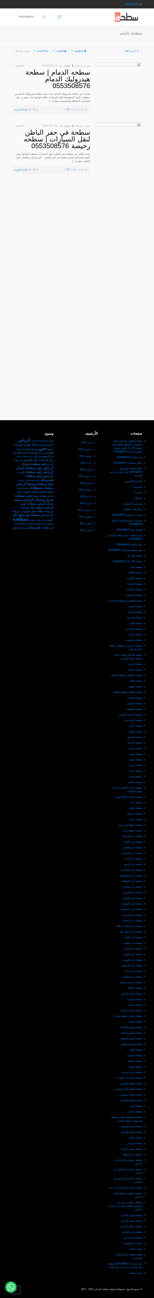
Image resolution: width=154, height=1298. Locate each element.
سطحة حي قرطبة (133, 976)
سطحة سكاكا (135, 987)
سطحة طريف (135, 1021)
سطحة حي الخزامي (132, 853)
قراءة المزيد (21, 109)
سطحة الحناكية (134, 589)
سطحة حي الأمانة (133, 841)
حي (42, 448)
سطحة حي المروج (132, 914)
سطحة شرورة (135, 999)
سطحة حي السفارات (131, 869)
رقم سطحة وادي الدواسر (28, 480)
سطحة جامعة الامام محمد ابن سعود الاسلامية (127, 789)
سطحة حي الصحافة (132, 881)
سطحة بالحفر (30, 491)
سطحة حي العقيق (132, 898)
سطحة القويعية (134, 709)
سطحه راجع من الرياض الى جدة (125, 1187)
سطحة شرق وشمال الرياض (34, 498)
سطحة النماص (134, 742)
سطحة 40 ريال (134, 555)
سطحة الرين (135, 664)
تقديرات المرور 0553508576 (127, 514)
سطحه (20, 519)
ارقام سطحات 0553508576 (128, 462)
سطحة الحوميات (133, 595)
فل (15, 523)
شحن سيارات (33, 523)
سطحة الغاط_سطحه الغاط (128, 692)
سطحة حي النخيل (133, 943)
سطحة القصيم (134, 703)
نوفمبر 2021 (85, 456)
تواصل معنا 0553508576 (129, 529)
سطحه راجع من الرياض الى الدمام (127, 1171)
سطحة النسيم (135, 737)
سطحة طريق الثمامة (131, 1027)
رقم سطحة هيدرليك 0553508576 (125, 550)
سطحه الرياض (134, 1143)
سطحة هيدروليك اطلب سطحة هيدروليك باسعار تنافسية (126, 1119)
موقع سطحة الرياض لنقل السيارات (129, 1256)
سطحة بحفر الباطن (36, 496)
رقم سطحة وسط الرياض (35, 484)
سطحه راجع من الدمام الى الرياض (128, 1162)
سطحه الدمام (48, 523)
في (52, 527)
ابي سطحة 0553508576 (129, 457)
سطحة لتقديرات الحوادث (129, 1077)
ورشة (23, 527)
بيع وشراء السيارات (132, 503)
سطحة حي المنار (133, 937)
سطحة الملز (135, 725)
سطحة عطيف (135, 1061)
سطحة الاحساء (23, 488)
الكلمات (60, 50)
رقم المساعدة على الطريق (39, 460)
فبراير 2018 (86, 503)
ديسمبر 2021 (85, 449)
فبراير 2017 (86, 530)
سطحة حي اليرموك (132, 965)
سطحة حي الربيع (133, 864)
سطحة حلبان (135, 819)
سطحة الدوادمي (133, 628)
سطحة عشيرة (134, 1055)
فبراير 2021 (86, 469)
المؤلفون (78, 50)
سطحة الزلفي (135, 669)
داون (36, 456)
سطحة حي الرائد (133, 858)
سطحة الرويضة (134, 640)
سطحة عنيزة (135, 1066)
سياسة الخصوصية (133, 1243)
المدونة (138, 492)
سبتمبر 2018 (85, 489)
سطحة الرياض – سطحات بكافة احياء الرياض (126, 647)
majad (67, 65)
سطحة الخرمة (135, 612)
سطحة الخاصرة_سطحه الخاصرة (125, 600)
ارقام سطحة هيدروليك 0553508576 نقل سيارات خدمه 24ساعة (126, 472)
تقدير (26, 444)
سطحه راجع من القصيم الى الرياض (127, 1195)
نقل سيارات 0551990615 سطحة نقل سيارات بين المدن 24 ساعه (125, 1265)
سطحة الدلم (135, 623)
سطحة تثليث (135, 759)
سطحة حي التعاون (132, 847)
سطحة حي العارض (132, 886)
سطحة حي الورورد (132, 959)
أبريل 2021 (86, 462)
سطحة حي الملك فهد (131, 931)
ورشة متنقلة (136, 1272)
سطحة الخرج (135, 606)
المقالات (138, 498)
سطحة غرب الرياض (132, 1072)
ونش (16, 527)
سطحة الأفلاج (135, 572)
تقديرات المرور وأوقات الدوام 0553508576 (127, 522)
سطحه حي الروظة (132, 1154)
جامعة (50, 449)
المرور (41, 444)
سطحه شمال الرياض (131, 1226)
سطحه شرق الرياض (131, 1215)
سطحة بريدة (135, 748)
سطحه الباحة (135, 1137)
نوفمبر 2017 (85, 516)
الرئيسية (138, 486)
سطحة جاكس (135, 782)
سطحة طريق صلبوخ (131, 1044)
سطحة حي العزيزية (132, 892)
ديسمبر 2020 (85, 476)
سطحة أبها (136, 567)
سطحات (48, 488)
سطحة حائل (136, 808)
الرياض (24, 440)
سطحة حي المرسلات (131, 909)
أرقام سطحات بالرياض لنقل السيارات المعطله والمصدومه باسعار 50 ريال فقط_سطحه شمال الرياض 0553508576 (127, 446)
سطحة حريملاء (134, 813)
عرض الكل (130, 50)
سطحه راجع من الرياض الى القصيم (127, 1180)
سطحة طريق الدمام (131, 1032)
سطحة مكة (136, 1105)
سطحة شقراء (135, 1004)
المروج (50, 444)
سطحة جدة (136, 802)
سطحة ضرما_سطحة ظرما (128, 1016)
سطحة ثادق (136, 770)
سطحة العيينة (135, 686)
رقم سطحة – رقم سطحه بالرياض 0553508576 (124, 537)
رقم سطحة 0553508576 (129, 544)
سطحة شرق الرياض (131, 993)
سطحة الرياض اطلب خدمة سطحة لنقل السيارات (128, 656)
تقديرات (18, 444)
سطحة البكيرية (134, 578)
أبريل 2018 (86, 496)
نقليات (45, 527)
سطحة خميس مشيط (131, 982)
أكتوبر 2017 (86, 523)
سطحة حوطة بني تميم (130, 824)
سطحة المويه (135, 731)
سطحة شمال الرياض (131, 1010)
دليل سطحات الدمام (24, 456)
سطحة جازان (135, 776)
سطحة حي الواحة (133, 948)
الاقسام (41, 50)
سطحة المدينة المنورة (130, 714)
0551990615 (131, 4)
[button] (11, 1287)
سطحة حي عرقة (133, 971)
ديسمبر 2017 (85, 510)
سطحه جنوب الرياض (131, 1148)
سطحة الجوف (135, 583)
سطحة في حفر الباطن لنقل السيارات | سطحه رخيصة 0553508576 (57, 139)
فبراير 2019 (86, 483)
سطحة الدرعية (134, 617)
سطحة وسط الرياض (131, 1132)
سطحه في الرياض (132, 1237)
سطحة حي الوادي (133, 954)
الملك (34, 444)
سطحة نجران (135, 1111)
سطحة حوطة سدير (132, 830)
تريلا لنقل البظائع (133, 509)
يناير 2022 (86, 442)
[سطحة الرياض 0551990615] (126, 16)
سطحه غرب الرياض (132, 1232)
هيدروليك (34, 527)
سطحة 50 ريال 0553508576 (127, 561)
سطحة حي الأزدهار (132, 836)
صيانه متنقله (136, 1248)
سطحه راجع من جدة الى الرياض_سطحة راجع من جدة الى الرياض (125, 1206)
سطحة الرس (135, 634)
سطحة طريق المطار (131, 1038)
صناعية (21, 523)
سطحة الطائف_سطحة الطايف (126, 675)
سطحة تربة (136, 765)
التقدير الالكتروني (133, 481)
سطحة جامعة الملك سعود (129, 796)
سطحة (36, 487)
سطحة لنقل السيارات (131, 1094)
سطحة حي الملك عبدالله (129, 926)
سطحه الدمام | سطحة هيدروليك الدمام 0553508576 (58, 79)
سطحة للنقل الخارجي (131, 1083)
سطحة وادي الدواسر (131, 1126)
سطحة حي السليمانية (131, 875)
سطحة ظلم (136, 1049)
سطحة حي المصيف (132, 920)
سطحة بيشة (135, 753)
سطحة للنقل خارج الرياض (128, 1089)
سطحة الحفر (46, 491)
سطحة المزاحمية (133, 720)
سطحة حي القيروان (132, 903)
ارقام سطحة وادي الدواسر (42, 441)
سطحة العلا (136, 680)
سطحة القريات (134, 697)
